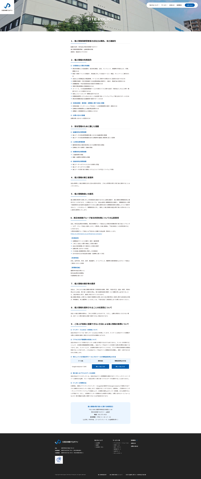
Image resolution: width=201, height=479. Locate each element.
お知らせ (171, 5)
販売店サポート (117, 449)
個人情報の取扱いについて (116, 474)
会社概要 (98, 443)
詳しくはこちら (100, 366)
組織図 (97, 445)
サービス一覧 (116, 440)
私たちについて (154, 5)
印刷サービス (117, 445)
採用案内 (179, 5)
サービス (163, 5)
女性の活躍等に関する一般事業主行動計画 (136, 474)
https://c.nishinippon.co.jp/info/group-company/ (86, 234)
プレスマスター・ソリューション (121, 443)
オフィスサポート (118, 453)
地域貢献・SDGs (99, 447)
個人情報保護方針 (102, 474)
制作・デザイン (117, 447)
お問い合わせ (190, 5)
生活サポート (117, 451)
